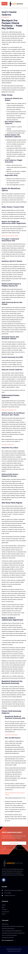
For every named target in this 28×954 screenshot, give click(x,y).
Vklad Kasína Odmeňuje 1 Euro (9, 410)
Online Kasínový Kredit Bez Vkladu (10, 235)
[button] (14, 843)
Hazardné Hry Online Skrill (11, 734)
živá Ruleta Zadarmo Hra (8, 444)
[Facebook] (4, 880)
